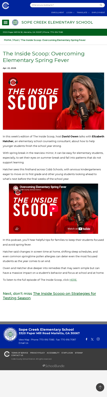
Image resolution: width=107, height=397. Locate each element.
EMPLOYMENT (98, 12)
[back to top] (100, 387)
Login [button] (69, 12)
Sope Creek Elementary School (57, 22)
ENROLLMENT (57, 12)
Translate (82, 12)
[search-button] (101, 5)
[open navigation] (5, 22)
